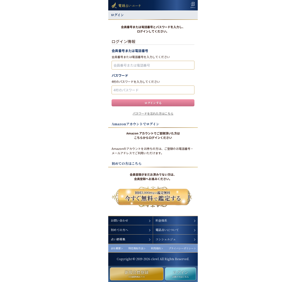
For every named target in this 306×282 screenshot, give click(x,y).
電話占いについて (167, 230)
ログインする (153, 103)
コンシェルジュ (165, 239)
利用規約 (156, 248)
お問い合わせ (119, 220)
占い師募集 (118, 239)
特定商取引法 (135, 248)
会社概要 (116, 248)
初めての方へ (119, 230)
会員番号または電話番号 (130, 50)
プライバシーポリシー (181, 248)
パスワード (120, 75)
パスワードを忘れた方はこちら (153, 113)
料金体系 (161, 220)
